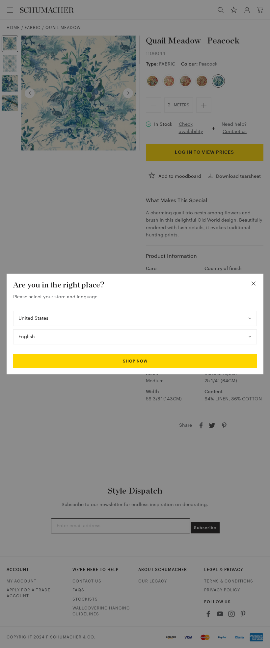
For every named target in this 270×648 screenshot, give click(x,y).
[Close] (253, 283)
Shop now (135, 361)
